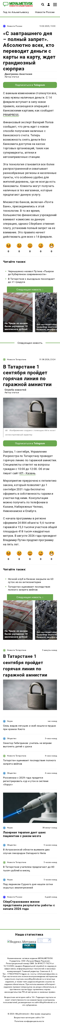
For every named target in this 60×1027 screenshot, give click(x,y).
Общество (11, 738)
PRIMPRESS (11, 114)
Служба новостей (15, 389)
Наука (10, 721)
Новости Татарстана (16, 359)
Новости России (14, 26)
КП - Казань (27, 473)
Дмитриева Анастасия (18, 74)
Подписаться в (30, 84)
